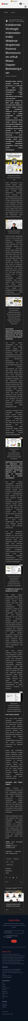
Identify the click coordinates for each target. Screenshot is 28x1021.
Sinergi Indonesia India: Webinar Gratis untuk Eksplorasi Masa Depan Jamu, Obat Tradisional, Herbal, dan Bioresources (14, 905)
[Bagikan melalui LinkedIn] (13, 877)
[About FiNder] (23, 993)
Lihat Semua (19, 887)
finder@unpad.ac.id (6, 975)
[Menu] (25, 7)
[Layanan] (23, 990)
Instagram (4, 1005)
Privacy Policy (5, 1011)
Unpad (7, 872)
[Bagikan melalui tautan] (17, 877)
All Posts (6, 12)
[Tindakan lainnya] (21, 21)
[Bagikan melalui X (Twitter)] (9, 877)
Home (3, 983)
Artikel (3, 994)
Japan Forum (5, 996)
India (12, 861)
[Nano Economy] (23, 988)
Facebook (4, 1003)
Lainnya (13, 12)
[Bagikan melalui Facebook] (6, 877)
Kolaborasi (16, 858)
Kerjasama (8, 868)
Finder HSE (4, 991)
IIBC (7, 861)
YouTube (4, 1007)
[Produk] (23, 985)
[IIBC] (23, 998)
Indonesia (9, 858)
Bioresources (10, 864)
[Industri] (23, 986)
